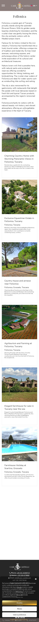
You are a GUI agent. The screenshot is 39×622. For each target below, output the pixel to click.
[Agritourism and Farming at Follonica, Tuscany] (19, 322)
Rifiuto (19, 609)
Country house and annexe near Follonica (17, 282)
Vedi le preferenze (19, 615)
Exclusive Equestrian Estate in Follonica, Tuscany (19, 220)
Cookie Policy (14, 619)
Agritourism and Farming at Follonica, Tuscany (18, 345)
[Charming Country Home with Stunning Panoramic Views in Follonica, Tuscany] (19, 134)
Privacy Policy (24, 619)
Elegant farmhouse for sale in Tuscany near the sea (19, 407)
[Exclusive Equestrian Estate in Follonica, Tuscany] (19, 197)
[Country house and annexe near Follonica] (19, 259)
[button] (36, 579)
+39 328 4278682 (23, 575)
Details (8, 174)
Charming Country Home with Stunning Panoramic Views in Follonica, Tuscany (19, 158)
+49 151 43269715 (23, 573)
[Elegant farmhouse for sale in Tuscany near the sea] (19, 384)
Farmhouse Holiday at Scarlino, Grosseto (15, 467)
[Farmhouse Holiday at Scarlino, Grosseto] (19, 444)
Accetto (19, 603)
